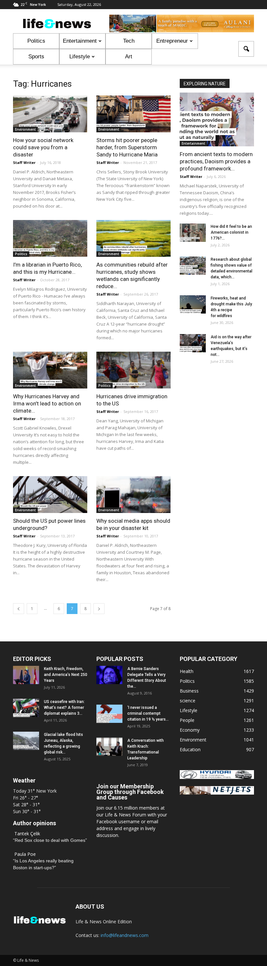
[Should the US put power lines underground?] (50, 494)
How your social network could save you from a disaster (43, 147)
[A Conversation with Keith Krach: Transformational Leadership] (109, 747)
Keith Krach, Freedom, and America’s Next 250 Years (65, 674)
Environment (25, 129)
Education (190, 749)
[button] (246, 49)
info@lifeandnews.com (124, 935)
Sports (36, 56)
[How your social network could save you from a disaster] (50, 113)
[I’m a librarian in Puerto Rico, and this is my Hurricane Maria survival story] (50, 238)
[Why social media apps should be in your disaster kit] (133, 494)
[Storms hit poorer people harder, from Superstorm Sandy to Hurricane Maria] (133, 113)
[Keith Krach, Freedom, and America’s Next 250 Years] (26, 675)
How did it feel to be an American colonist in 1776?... (231, 232)
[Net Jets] (217, 793)
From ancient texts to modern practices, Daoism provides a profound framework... (216, 161)
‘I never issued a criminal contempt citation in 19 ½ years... (148, 713)
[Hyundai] (217, 777)
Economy (190, 730)
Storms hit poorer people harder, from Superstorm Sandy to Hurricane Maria (127, 147)
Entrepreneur (172, 41)
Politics (36, 41)
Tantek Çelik (27, 833)
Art (128, 56)
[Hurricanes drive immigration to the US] (133, 370)
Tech (128, 41)
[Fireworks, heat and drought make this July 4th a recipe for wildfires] (193, 304)
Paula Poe (25, 854)
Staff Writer (24, 162)
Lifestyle (79, 56)
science (187, 700)
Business (189, 691)
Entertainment (80, 41)
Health (186, 671)
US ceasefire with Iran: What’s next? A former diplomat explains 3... (64, 707)
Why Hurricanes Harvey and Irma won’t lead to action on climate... (47, 403)
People (187, 720)
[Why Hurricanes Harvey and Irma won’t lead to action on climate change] (50, 370)
